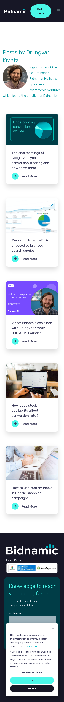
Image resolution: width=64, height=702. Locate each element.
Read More (28, 176)
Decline (32, 688)
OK (32, 680)
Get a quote (41, 11)
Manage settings (32, 672)
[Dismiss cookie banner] (53, 629)
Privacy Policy (32, 646)
